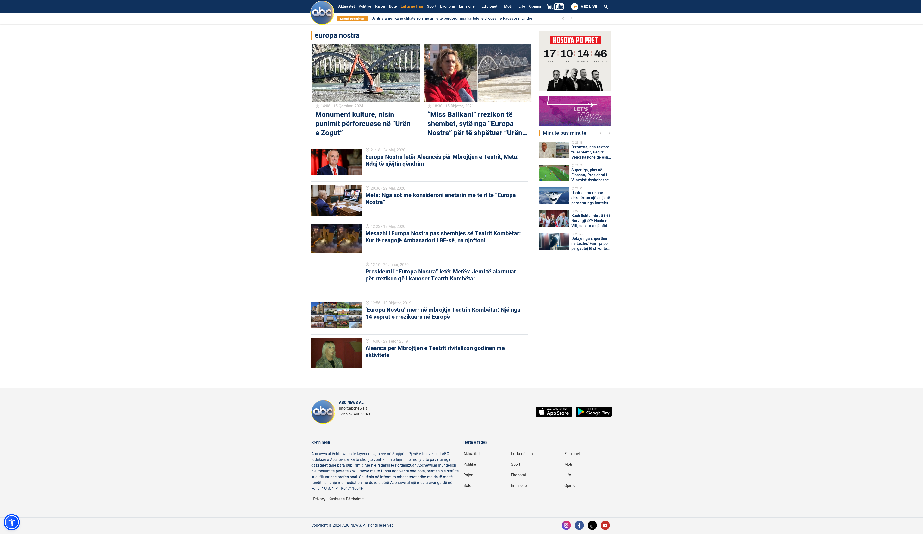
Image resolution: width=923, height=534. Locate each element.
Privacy (319, 499)
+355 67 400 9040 (354, 414)
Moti (508, 6)
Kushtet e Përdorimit (346, 499)
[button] (12, 522)
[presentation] (602, 134)
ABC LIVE (589, 7)
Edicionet (489, 6)
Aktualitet (346, 6)
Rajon (380, 6)
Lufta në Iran (412, 6)
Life (521, 6)
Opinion (535, 6)
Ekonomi (447, 6)
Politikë (365, 6)
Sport (431, 6)
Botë (393, 6)
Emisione (467, 6)
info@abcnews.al (353, 408)
